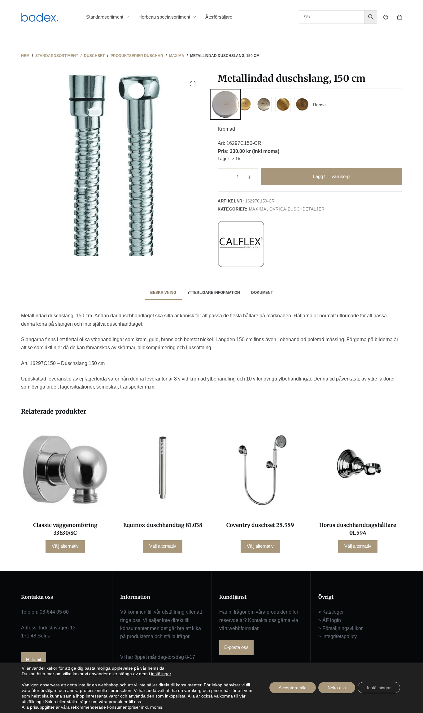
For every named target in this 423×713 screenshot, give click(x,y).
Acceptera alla (293, 687)
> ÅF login (329, 620)
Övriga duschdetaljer (297, 209)
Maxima (258, 209)
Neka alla (337, 687)
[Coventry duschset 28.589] (260, 469)
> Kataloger (331, 612)
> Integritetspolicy (337, 636)
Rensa (319, 104)
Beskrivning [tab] (163, 292)
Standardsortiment (104, 17)
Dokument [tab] (262, 292)
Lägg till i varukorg (331, 176)
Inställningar (379, 687)
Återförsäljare (218, 17)
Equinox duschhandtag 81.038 (163, 525)
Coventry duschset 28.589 (260, 525)
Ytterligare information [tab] (213, 292)
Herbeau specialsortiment (164, 17)
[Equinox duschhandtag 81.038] (163, 469)
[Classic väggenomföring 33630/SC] (65, 469)
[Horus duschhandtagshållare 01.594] (358, 469)
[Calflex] (241, 244)
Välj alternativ (65, 546)
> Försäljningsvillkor (340, 628)
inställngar (161, 673)
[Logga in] (385, 17)
